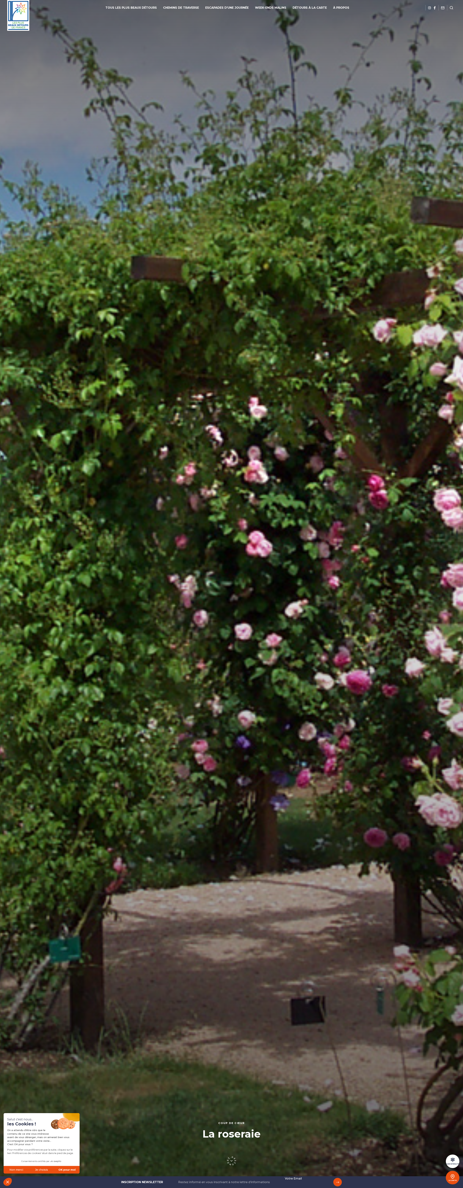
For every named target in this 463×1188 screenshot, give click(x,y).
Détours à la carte (310, 7)
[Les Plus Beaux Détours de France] (18, 15)
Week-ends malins (270, 7)
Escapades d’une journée (227, 7)
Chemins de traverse (181, 7)
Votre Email (293, 1178)
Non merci (16, 1169)
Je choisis (41, 1169)
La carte (453, 1180)
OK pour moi (67, 1169)
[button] (7, 1182)
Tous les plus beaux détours (131, 7)
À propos (341, 7)
